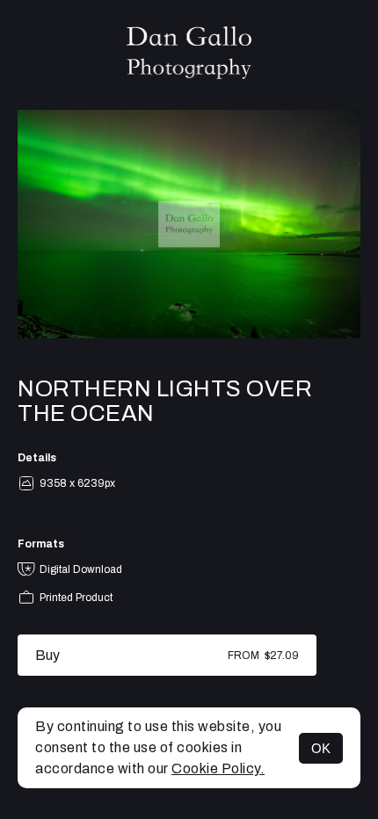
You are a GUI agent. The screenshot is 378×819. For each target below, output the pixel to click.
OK (321, 748)
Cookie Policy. (218, 768)
